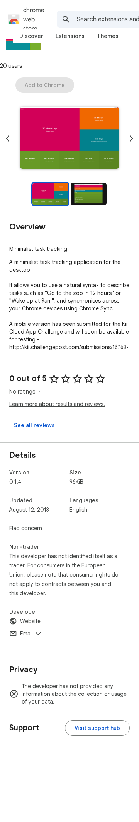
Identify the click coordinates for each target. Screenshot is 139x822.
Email (26, 633)
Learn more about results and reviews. (57, 404)
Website (30, 621)
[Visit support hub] (97, 728)
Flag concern (25, 528)
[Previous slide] (7, 138)
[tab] (31, 36)
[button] (69, 138)
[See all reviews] (34, 425)
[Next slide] (131, 138)
